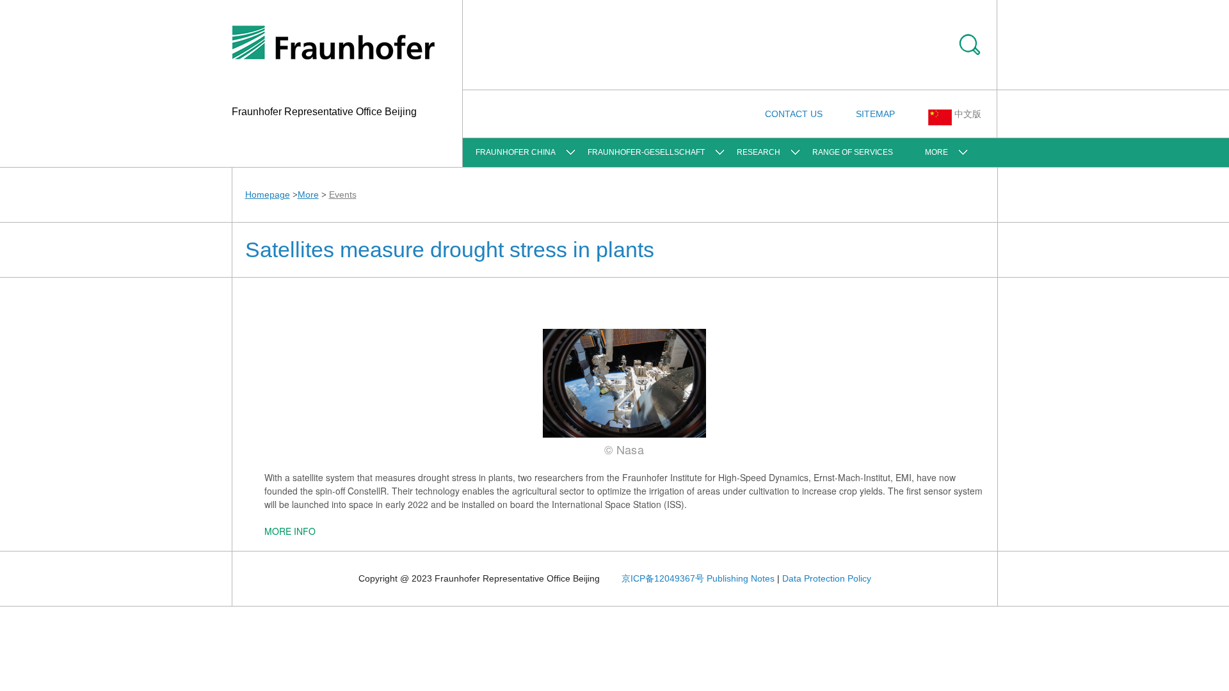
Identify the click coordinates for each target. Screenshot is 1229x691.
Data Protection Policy (826, 578)
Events (343, 194)
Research (758, 152)
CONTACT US (794, 114)
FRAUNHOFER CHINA (516, 152)
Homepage (267, 194)
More (936, 152)
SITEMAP (875, 114)
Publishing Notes (741, 578)
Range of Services (852, 152)
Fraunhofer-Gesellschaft (646, 152)
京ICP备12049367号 (663, 578)
